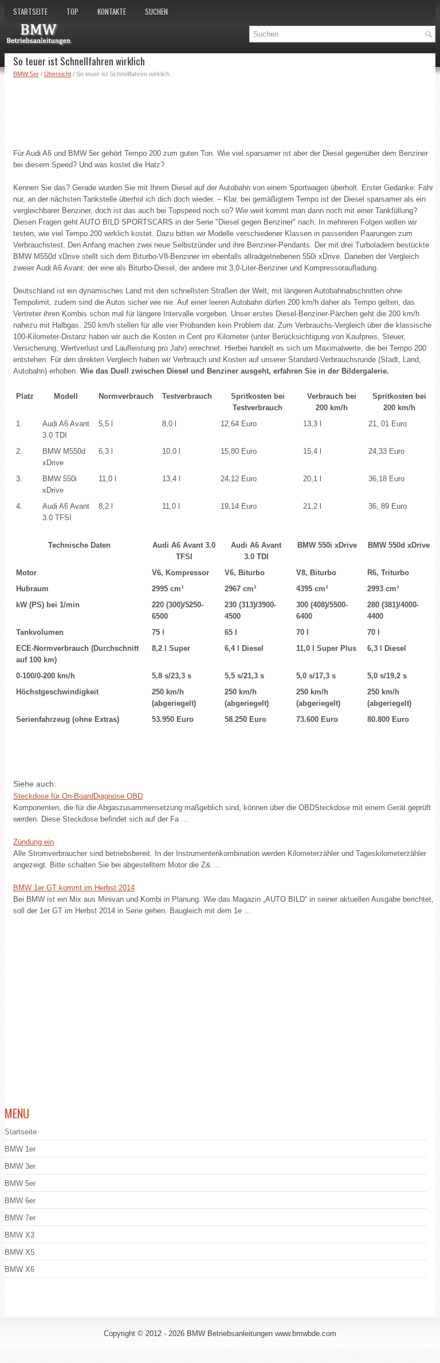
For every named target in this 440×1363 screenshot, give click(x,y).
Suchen (156, 11)
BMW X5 (19, 1252)
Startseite (30, 11)
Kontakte (111, 11)
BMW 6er (20, 1200)
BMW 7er (20, 1217)
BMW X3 (19, 1235)
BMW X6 (19, 1269)
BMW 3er (20, 1166)
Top (72, 11)
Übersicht (57, 73)
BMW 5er (26, 73)
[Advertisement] (224, 110)
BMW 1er (20, 1149)
